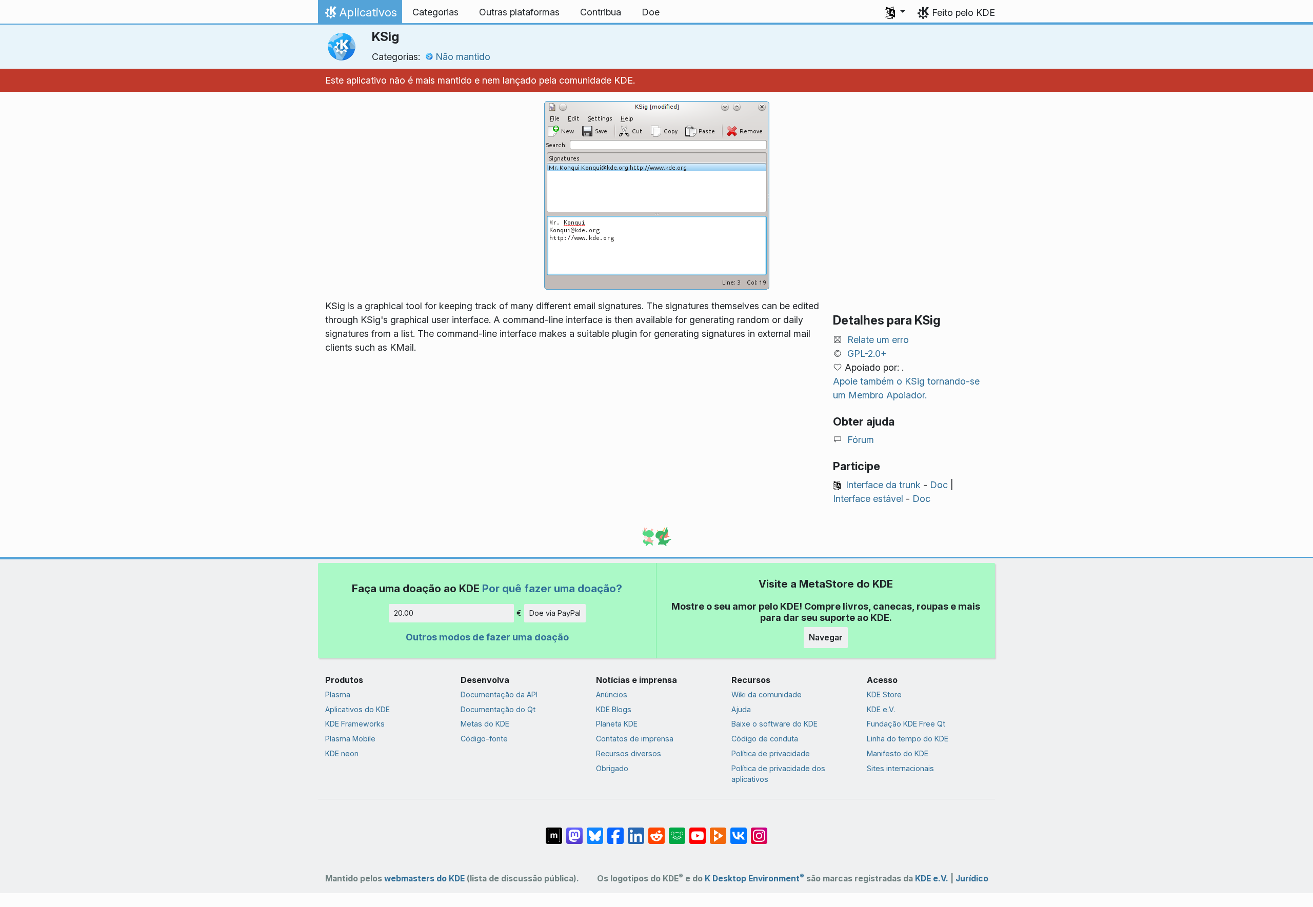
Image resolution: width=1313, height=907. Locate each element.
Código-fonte (484, 738)
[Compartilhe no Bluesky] (595, 830)
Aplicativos (360, 15)
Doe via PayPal (555, 613)
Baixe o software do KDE (774, 723)
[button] (895, 12)
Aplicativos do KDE (357, 709)
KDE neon (342, 753)
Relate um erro (878, 339)
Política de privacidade (770, 753)
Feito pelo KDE (963, 12)
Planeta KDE (617, 723)
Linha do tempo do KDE (907, 738)
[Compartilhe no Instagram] (759, 830)
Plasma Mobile (350, 738)
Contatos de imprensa (634, 738)
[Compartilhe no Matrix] (554, 830)
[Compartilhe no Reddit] (656, 830)
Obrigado (612, 768)
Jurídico (972, 878)
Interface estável (868, 498)
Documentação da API (499, 694)
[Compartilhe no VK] (738, 830)
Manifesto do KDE (897, 753)
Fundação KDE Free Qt (906, 723)
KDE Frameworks (355, 723)
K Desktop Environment (754, 878)
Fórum (860, 439)
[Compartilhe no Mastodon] (574, 830)
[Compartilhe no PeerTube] (718, 830)
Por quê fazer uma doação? (552, 588)
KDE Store (884, 694)
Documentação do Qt (498, 709)
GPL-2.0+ (867, 353)
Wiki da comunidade (766, 694)
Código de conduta (764, 738)
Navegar (826, 637)
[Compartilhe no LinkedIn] (636, 830)
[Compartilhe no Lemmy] (677, 830)
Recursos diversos (628, 753)
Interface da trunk (883, 484)
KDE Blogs (613, 709)
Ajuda (741, 709)
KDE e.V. (881, 709)
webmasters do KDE (424, 878)
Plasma (337, 694)
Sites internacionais (900, 768)
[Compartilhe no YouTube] (697, 830)
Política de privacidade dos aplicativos (778, 774)
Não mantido (462, 56)
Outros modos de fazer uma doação (487, 637)
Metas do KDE (485, 723)
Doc (939, 484)
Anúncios (611, 694)
